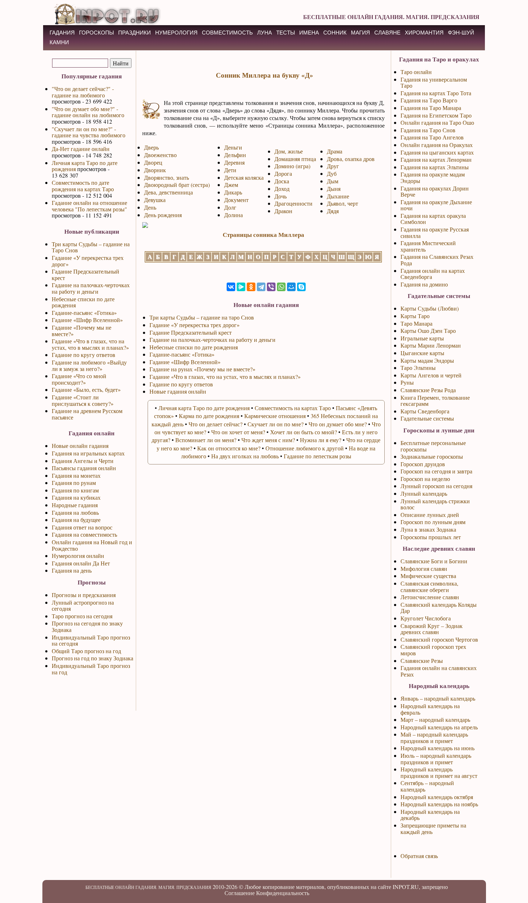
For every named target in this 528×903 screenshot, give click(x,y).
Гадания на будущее (76, 519)
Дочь (280, 196)
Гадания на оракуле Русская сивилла (434, 232)
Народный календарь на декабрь (430, 815)
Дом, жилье (288, 151)
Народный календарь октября (436, 797)
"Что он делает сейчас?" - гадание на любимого (83, 92)
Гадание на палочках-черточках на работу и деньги (91, 288)
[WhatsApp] (281, 287)
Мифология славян (423, 568)
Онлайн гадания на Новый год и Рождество (92, 545)
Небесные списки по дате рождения (83, 302)
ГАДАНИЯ (62, 32)
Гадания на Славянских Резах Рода (436, 260)
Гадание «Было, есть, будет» (86, 389)
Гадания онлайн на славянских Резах (438, 671)
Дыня (334, 188)
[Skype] (301, 287)
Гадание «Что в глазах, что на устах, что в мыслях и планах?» (90, 344)
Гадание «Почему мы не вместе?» (81, 331)
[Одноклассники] (251, 287)
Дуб (332, 173)
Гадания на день (72, 570)
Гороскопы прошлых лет (430, 537)
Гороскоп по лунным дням (433, 522)
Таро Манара (416, 323)
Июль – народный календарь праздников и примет (435, 759)
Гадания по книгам (75, 490)
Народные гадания (75, 505)
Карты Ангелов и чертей (431, 375)
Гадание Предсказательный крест (85, 274)
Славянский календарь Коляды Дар (438, 608)
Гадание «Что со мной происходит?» (79, 379)
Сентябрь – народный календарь (427, 786)
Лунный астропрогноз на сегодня (83, 606)
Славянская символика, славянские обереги (429, 586)
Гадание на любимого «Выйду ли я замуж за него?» (89, 365)
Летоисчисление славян (429, 597)
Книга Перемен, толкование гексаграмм (435, 401)
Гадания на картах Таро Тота (435, 93)
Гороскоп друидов (422, 464)
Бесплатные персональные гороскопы (433, 446)
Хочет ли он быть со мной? (303, 432)
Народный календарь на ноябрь (439, 804)
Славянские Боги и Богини (433, 561)
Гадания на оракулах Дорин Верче (434, 191)
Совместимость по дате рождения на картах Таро (83, 186)
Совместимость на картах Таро (293, 408)
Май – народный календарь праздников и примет (434, 737)
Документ (236, 199)
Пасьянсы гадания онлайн (84, 468)
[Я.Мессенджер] (241, 287)
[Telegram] (261, 287)
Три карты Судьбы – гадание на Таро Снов (91, 247)
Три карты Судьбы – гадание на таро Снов (201, 317)
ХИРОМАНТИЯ (424, 32)
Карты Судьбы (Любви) (429, 308)
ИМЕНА (309, 32)
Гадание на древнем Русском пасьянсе (87, 414)
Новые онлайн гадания (80, 445)
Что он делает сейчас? (215, 424)
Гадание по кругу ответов (83, 354)
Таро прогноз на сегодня (82, 616)
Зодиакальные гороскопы (431, 456)
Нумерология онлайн (78, 555)
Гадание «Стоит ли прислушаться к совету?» (83, 400)
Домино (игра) (292, 166)
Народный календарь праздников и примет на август (438, 772)
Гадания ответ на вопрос (82, 527)
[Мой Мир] (291, 287)
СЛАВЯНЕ (387, 32)
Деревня (234, 162)
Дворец (153, 162)
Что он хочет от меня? (238, 432)
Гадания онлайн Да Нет (81, 563)
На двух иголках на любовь (245, 456)
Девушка (155, 199)
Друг (333, 166)
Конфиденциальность (282, 893)
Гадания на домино (424, 284)
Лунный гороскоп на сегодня (436, 486)
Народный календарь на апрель (439, 727)
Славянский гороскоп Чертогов (439, 639)
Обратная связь (419, 856)
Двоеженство (160, 155)
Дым (332, 181)
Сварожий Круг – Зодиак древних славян (431, 629)
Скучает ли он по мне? (275, 424)
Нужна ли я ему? (320, 440)
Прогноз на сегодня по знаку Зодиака (87, 626)
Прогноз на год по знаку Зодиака (92, 658)
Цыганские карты (422, 353)
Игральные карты (422, 338)
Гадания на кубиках (76, 497)
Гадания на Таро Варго (428, 100)
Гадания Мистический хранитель (428, 246)
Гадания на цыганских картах (437, 152)
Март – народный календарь (435, 719)
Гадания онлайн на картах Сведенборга (432, 274)
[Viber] (271, 287)
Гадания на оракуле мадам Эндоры (432, 177)
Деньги (233, 147)
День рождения (163, 215)
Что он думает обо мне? (338, 424)
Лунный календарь (423, 493)
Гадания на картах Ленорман (436, 159)
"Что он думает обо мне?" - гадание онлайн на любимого (88, 112)
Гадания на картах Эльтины (434, 167)
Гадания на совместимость (84, 534)
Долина (233, 215)
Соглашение (239, 893)
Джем (231, 184)
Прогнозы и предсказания (84, 595)
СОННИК (335, 32)
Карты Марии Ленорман (430, 345)
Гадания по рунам (74, 482)
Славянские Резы (421, 660)
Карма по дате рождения (209, 416)
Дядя (333, 211)
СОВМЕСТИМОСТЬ (227, 32)
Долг (230, 207)
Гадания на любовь (75, 512)
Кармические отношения (275, 416)
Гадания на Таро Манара (430, 107)
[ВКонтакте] (231, 287)
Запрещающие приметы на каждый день (433, 828)
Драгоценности (293, 203)
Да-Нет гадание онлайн (81, 148)
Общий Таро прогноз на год (86, 651)
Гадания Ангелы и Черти (83, 460)
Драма (334, 151)
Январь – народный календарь (437, 698)
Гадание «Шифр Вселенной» (87, 320)
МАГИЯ (360, 32)
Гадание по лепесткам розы (317, 456)
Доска (281, 181)
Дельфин (235, 155)
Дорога (283, 173)
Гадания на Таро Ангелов (432, 137)
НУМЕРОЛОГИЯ (176, 32)
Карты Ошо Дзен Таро (428, 330)
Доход (282, 188)
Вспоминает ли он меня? (205, 440)
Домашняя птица (295, 158)
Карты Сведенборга (424, 411)
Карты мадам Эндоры (427, 360)
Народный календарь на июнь (437, 748)
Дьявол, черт (342, 203)
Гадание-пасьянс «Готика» (84, 312)
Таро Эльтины (418, 367)
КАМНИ (59, 42)
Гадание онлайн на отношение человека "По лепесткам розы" (89, 206)
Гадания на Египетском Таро (436, 115)
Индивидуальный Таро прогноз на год (91, 669)
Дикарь (233, 192)
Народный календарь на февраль (430, 709)
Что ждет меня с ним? (268, 440)
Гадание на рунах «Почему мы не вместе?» (202, 369)
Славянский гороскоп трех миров (433, 650)
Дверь (151, 147)
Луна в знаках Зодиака (428, 529)
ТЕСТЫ (285, 32)
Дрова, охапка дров (351, 158)
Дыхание (338, 196)
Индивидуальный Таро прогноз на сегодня (91, 640)
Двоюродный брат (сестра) (177, 184)
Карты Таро (415, 316)
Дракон (283, 211)
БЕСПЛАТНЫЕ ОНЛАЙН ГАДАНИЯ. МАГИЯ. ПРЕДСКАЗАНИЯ (391, 17)
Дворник (155, 170)
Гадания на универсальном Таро (433, 82)
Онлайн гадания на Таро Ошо (437, 122)
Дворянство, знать (166, 177)
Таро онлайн (416, 71)
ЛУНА (264, 32)
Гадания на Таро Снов (427, 130)
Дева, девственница (168, 192)
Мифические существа (428, 575)
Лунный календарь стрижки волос (435, 504)
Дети (230, 170)
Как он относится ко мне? (228, 448)
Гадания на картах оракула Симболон (433, 219)
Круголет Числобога (425, 618)
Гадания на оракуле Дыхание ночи (436, 205)
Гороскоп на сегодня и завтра (436, 471)
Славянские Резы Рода (428, 390)
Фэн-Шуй (461, 32)
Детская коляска (244, 177)
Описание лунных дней (429, 514)
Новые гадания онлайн (177, 391)
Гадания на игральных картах (88, 453)
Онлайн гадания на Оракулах (436, 144)
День (150, 207)
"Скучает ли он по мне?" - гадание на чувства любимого (88, 132)
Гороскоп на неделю (425, 478)
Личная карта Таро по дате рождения (84, 166)
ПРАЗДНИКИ (134, 32)
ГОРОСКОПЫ (96, 32)
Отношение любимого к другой (304, 448)
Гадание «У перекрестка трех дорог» (88, 261)
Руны (407, 382)
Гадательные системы (427, 418)
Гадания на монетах (76, 475)
